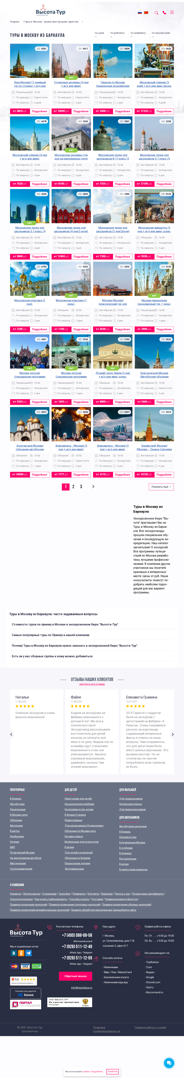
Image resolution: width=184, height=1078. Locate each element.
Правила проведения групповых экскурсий (74, 904)
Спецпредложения (21, 899)
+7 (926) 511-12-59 (77, 958)
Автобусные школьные (133, 826)
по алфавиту (139, 32)
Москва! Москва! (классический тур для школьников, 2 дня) (113, 304)
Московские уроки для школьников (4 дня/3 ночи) (71, 229)
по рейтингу (118, 32)
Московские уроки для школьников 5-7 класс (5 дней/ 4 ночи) (154, 158)
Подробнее (39, 111)
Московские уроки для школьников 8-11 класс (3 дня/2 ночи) (113, 158)
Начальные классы (130, 804)
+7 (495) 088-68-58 (77, 935)
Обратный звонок (76, 976)
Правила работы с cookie (150, 1027)
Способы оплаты (79, 899)
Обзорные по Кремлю (77, 858)
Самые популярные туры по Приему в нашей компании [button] (50, 635)
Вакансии (107, 894)
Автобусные (17, 804)
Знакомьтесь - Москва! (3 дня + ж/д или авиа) (71, 447)
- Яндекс (150, 972)
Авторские (16, 825)
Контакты (93, 894)
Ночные (14, 842)
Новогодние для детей (78, 798)
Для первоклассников (132, 809)
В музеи (69, 847)
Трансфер (64, 894)
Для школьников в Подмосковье (84, 825)
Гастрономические (21, 869)
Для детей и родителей (79, 852)
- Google (149, 977)
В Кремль (15, 798)
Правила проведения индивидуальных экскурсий (39, 910)
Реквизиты (79, 894)
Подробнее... (97, 1071)
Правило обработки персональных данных (96, 910)
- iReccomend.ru (154, 992)
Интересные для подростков (82, 842)
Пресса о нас (122, 894)
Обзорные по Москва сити (80, 831)
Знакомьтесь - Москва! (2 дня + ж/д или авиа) (113, 447)
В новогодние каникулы (133, 869)
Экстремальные (74, 869)
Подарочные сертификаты (148, 894)
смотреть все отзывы (92, 684)
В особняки (126, 848)
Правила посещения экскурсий (28, 904)
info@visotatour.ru (81, 987)
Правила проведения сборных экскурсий (126, 904)
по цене (100, 32)
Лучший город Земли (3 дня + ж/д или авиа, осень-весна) (113, 376)
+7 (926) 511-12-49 (77, 947)
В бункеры (125, 853)
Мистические (18, 863)
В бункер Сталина (75, 815)
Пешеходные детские (77, 863)
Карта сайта (129, 910)
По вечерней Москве (22, 852)
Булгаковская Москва (132, 842)
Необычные (17, 836)
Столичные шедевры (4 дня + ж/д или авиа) (71, 84)
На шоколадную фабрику (79, 804)
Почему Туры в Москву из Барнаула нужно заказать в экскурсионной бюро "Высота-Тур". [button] (75, 645)
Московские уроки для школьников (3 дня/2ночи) (112, 229)
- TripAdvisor (152, 962)
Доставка (97, 899)
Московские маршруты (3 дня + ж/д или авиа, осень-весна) (154, 231)
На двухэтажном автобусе (25, 858)
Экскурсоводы (31, 894)
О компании (49, 894)
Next (172, 734)
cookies (86, 1071)
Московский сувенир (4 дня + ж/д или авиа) (30, 156)
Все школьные (127, 858)
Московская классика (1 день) (71, 302)
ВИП (12, 847)
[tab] (92, 624)
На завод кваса (74, 836)
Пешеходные (18, 809)
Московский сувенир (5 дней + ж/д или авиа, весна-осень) (154, 86)
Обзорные (16, 820)
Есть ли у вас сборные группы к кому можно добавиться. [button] (52, 656)
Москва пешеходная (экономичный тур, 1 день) (154, 302)
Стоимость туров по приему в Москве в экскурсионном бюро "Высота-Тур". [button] (65, 624)
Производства (127, 837)
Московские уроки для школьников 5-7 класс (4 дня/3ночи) (29, 231)
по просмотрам (161, 32)
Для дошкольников (130, 798)
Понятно (113, 1071)
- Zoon (148, 967)
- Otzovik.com (152, 982)
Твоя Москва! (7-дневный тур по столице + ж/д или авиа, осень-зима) (30, 86)
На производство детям (79, 809)
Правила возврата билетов (121, 899)
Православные (73, 820)
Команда (15, 894)
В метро (15, 831)
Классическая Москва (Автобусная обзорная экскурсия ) (154, 376)
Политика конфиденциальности (106, 1029)
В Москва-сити (18, 815)
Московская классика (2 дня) (29, 302)
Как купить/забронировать (51, 899)
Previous (12, 734)
